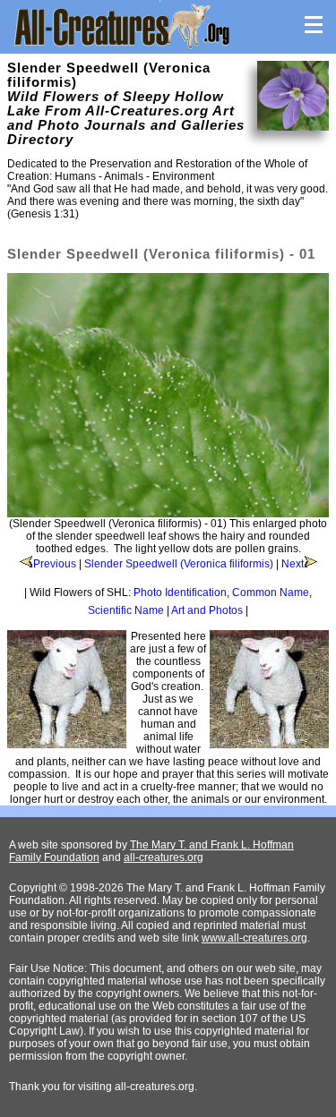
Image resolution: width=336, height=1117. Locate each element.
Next (292, 564)
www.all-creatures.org (254, 938)
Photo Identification (180, 592)
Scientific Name (126, 610)
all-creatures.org (163, 857)
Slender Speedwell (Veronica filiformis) (178, 564)
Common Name (270, 592)
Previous (54, 564)
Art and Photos (207, 610)
